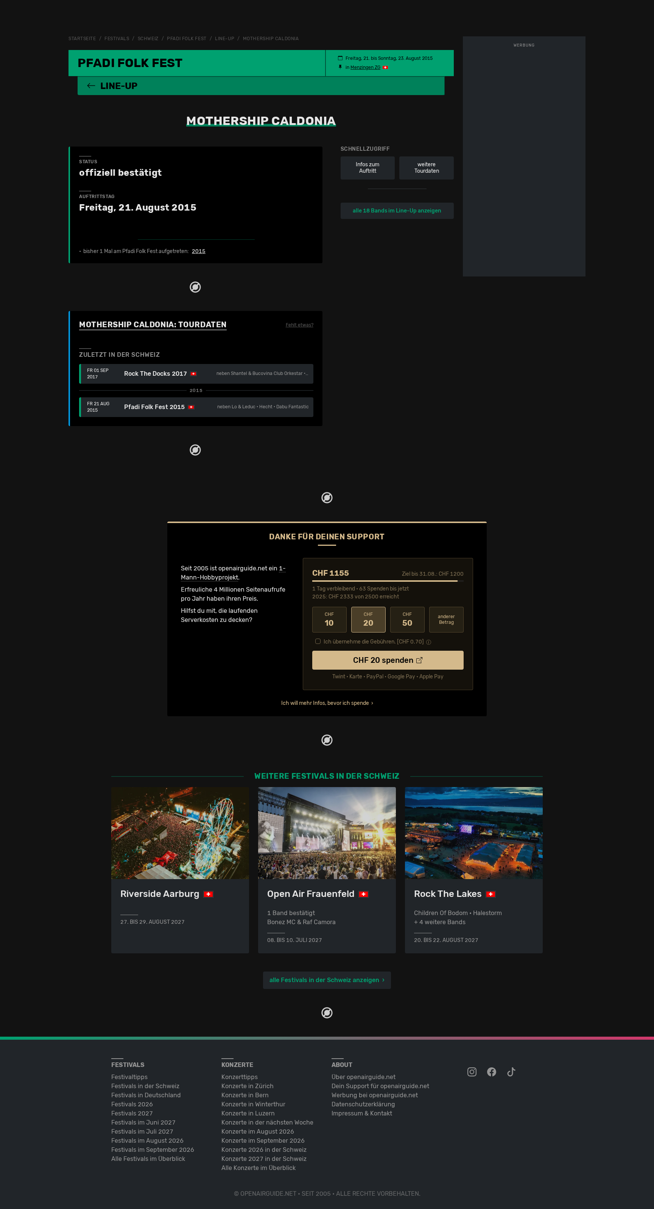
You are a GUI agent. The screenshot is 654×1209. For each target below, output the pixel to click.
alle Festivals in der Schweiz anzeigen (324, 980)
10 (329, 620)
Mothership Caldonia (271, 38)
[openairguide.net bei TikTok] (512, 1072)
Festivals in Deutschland (146, 1095)
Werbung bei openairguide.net (375, 1095)
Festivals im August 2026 (147, 1140)
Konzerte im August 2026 (257, 1131)
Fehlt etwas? (299, 325)
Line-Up (224, 38)
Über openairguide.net (364, 1077)
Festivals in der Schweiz (145, 1086)
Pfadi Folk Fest (186, 38)
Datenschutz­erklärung (363, 1104)
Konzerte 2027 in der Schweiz (264, 1158)
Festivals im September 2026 (152, 1149)
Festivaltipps (129, 1077)
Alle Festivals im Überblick (148, 1158)
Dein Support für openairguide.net (380, 1086)
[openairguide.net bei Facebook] (492, 1072)
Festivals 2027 (132, 1113)
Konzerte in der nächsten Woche (267, 1122)
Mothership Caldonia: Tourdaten (153, 324)
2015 (199, 251)
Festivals (116, 38)
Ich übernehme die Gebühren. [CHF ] (374, 642)
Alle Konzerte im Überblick (258, 1168)
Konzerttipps (239, 1077)
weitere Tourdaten (426, 168)
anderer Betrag (446, 619)
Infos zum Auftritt (367, 168)
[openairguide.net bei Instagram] (472, 1072)
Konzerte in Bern (245, 1095)
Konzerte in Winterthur (253, 1104)
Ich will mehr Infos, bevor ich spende (325, 703)
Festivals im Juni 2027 (143, 1122)
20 (368, 620)
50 (407, 620)
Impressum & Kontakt (362, 1113)
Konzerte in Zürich (247, 1086)
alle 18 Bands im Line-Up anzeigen (397, 211)
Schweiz (148, 38)
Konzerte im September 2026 (263, 1140)
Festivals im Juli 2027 (142, 1131)
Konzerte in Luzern (248, 1113)
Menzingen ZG (365, 67)
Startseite (82, 38)
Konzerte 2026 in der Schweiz (264, 1149)
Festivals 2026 (132, 1104)
